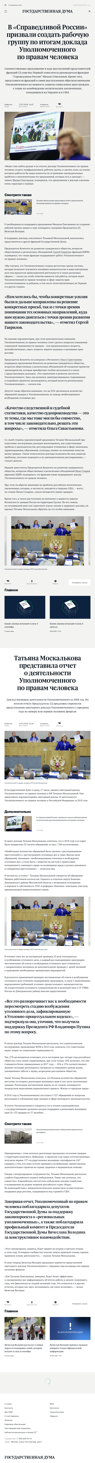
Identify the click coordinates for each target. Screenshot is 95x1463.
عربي (88, 5)
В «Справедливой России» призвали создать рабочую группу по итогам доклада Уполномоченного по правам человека (61, 818)
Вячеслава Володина (66, 1232)
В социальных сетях (15, 5)
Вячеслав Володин (14, 231)
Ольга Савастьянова (71, 359)
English (75, 5)
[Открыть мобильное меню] (5, 11)
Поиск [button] (89, 11)
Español (81, 5)
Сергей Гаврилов (62, 251)
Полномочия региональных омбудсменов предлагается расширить (59, 1131)
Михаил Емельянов (23, 180)
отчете (24, 875)
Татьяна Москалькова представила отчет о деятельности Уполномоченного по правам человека (59, 202)
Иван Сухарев (82, 471)
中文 (85, 5)
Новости (8, 104)
